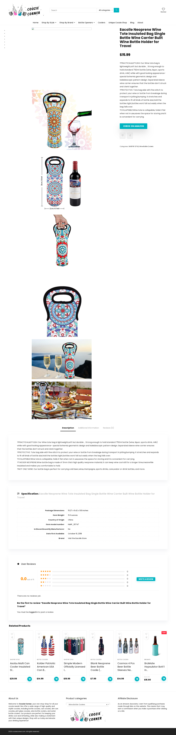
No (69, 529)
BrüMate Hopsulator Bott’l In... (154, 667)
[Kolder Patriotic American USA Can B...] (47, 646)
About (140, 22)
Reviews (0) (108, 427)
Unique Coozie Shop (117, 22)
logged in (33, 612)
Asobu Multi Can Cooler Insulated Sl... (20, 667)
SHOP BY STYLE (134, 146)
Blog (132, 22)
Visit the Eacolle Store (77, 538)
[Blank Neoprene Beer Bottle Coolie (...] (101, 646)
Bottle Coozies (42, 659)
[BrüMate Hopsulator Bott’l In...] (155, 646)
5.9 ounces (73, 515)
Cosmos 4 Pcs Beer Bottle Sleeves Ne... (126, 667)
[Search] (116, 10)
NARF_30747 (73, 524)
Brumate (147, 659)
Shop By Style (48, 22)
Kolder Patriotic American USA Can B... (46, 667)
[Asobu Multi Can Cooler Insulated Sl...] (20, 646)
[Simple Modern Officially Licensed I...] (74, 646)
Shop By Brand (66, 22)
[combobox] (88, 704)
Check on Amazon (133, 126)
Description (68, 427)
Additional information (88, 427)
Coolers (101, 22)
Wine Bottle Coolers (146, 146)
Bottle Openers (85, 22)
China (70, 520)
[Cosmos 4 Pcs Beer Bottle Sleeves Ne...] (128, 646)
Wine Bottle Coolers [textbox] (87, 704)
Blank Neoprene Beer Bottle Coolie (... (100, 667)
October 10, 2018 (75, 533)
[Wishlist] (163, 9)
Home (35, 22)
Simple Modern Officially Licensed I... (74, 667)
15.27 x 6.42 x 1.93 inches (78, 510)
